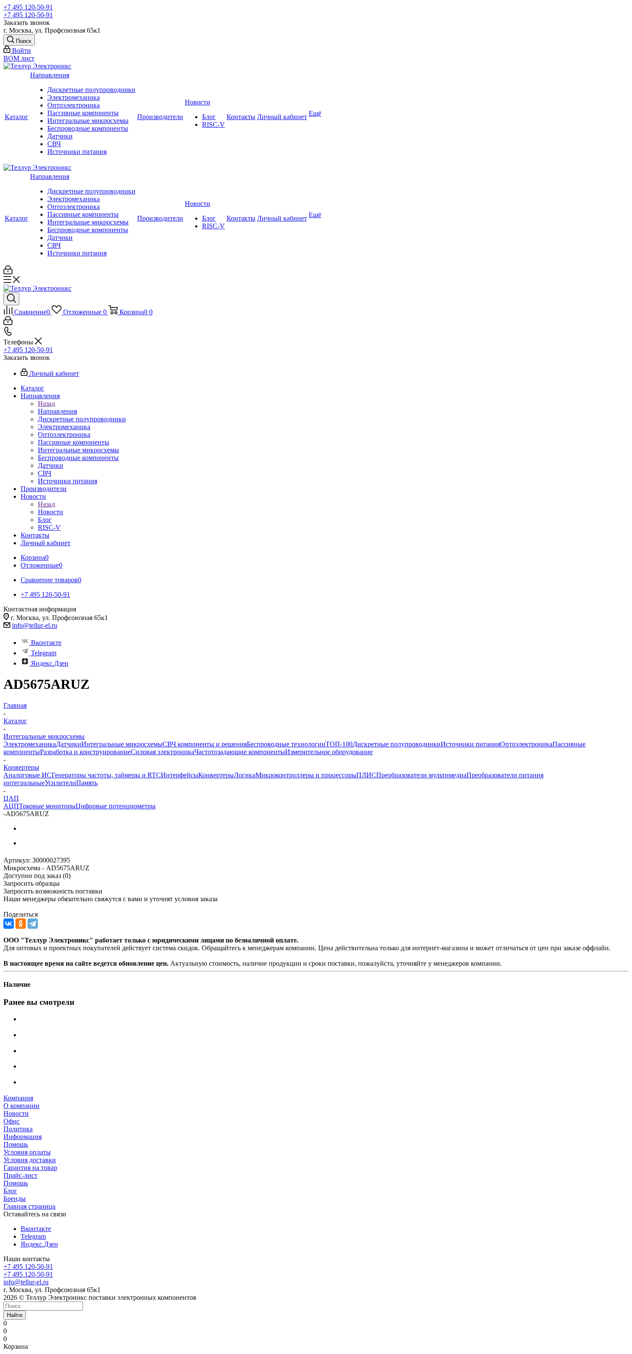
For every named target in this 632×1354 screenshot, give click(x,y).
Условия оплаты (27, 1152)
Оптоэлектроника (73, 105)
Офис (11, 1121)
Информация (22, 1136)
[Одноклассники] (20, 923)
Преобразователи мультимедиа (421, 775)
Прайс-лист (20, 1175)
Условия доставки (29, 1160)
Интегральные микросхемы (88, 120)
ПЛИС (366, 775)
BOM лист (18, 58)
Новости (197, 102)
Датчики (60, 136)
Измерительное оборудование (329, 751)
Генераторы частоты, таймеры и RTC (106, 775)
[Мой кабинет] (7, 272)
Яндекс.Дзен (49, 663)
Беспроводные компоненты (87, 128)
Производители (160, 116)
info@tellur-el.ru (34, 625)
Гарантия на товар (30, 1167)
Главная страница (29, 1206)
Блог (209, 116)
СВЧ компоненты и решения (205, 744)
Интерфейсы (179, 775)
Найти (14, 1315)
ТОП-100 (339, 744)
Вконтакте (46, 642)
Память (87, 782)
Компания (18, 1098)
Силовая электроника (162, 751)
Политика (18, 1129)
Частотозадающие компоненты (239, 751)
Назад (46, 403)
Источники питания (77, 151)
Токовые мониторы (47, 806)
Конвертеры (216, 775)
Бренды (14, 1198)
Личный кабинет (282, 116)
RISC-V (213, 124)
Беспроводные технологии (286, 744)
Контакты (241, 116)
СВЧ (54, 143)
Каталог (16, 116)
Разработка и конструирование (85, 751)
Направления (49, 75)
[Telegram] (33, 923)
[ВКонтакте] (8, 923)
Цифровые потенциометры (116, 806)
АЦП (11, 806)
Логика (244, 775)
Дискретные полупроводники (91, 89)
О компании (21, 1105)
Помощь (15, 1144)
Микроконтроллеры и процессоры (305, 775)
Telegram (43, 653)
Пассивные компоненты (83, 113)
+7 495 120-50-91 (28, 7)
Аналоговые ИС (27, 775)
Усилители (60, 782)
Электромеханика (73, 97)
